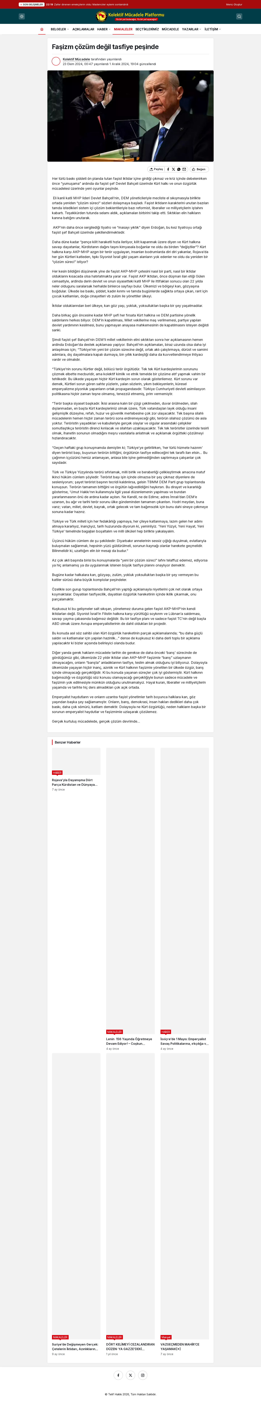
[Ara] (239, 16)
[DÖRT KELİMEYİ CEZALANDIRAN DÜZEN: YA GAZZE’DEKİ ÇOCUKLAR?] (130, 1204)
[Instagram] (142, 1375)
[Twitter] (130, 1375)
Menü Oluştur (234, 4)
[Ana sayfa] (42, 29)
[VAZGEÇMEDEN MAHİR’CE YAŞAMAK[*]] (184, 1204)
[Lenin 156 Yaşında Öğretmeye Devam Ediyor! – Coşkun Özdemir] (130, 899)
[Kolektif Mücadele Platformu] (130, 16)
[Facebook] (118, 1375)
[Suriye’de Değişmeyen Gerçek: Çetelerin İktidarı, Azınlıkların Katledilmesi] (76, 1204)
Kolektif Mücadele (76, 59)
